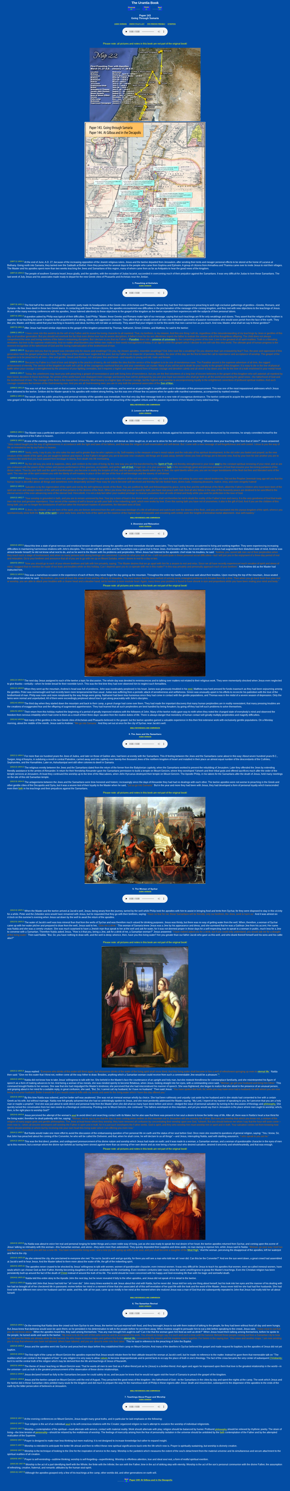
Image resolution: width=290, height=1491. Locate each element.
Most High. (193, 1250)
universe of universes (163, 339)
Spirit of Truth (165, 464)
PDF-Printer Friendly (156, 24)
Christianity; (276, 1358)
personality (41, 1432)
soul (217, 464)
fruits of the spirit (47, 513)
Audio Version (120, 24)
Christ (64, 1273)
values (104, 1358)
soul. (190, 689)
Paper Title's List (136, 24)
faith (169, 467)
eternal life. (263, 1071)
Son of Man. (167, 383)
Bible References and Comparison (145, 404)
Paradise (134, 339)
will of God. (128, 467)
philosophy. (270, 1104)
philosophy (221, 1429)
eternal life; (130, 1338)
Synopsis (172, 24)
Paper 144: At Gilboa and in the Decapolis (150, 1480)
